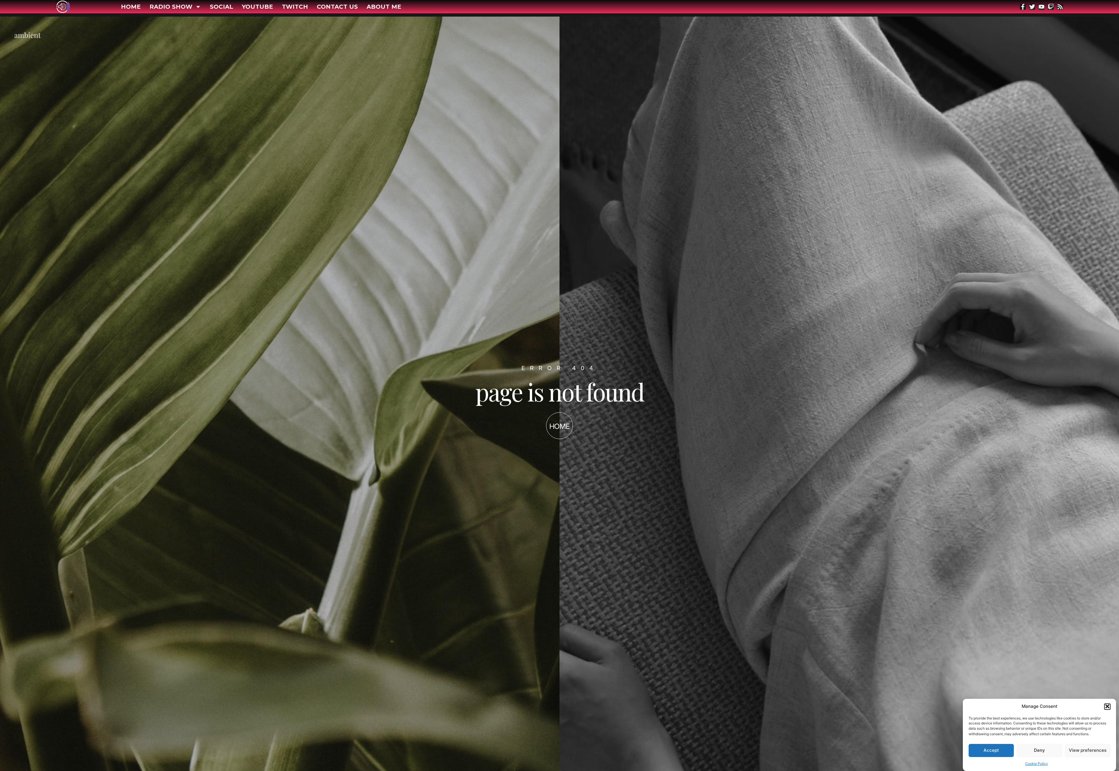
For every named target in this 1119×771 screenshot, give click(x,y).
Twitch (295, 6)
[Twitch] (1051, 7)
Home (131, 6)
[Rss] (1060, 7)
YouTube (257, 6)
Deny (1039, 750)
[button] (1107, 706)
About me (384, 6)
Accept (991, 750)
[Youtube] (1041, 7)
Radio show (170, 6)
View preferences (1087, 750)
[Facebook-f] (1023, 7)
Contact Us (337, 6)
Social (221, 6)
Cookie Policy (1036, 763)
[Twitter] (1032, 7)
